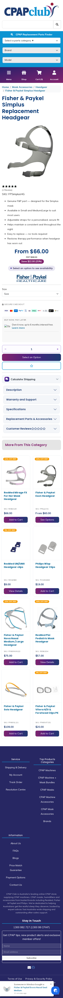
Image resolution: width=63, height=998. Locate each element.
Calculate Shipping (23, 379)
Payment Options (15, 877)
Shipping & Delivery (15, 767)
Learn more (18, 327)
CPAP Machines (47, 770)
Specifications (16, 409)
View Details (16, 591)
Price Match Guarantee (15, 868)
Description (14, 390)
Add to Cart (16, 519)
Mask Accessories (22, 87)
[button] (31, 366)
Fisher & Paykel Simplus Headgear (25, 90)
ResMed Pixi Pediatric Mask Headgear (44, 638)
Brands (47, 821)
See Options (47, 519)
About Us (16, 843)
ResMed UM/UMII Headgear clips (14, 565)
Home (5, 87)
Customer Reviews (18, 428)
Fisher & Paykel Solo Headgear (13, 708)
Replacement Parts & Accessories (29, 419)
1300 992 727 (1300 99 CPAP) (31, 927)
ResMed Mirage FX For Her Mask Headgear (15, 496)
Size (4, 289)
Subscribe (31, 958)
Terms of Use (15, 978)
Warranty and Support (21, 399)
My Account (15, 774)
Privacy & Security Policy (38, 978)
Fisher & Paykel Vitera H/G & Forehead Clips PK (46, 709)
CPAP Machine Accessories (47, 799)
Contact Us (16, 884)
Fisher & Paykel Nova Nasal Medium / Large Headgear (14, 640)
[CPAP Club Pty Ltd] (31, 10)
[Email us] (29, 967)
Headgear (41, 87)
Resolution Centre (16, 789)
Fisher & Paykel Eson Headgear (45, 494)
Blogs (16, 858)
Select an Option (31, 357)
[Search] (57, 24)
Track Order (15, 782)
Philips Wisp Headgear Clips (45, 565)
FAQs (16, 850)
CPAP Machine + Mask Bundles (47, 780)
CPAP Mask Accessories (47, 811)
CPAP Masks (47, 789)
